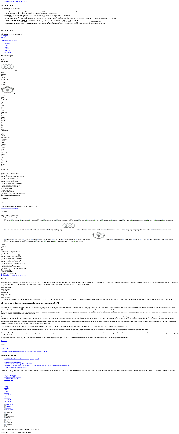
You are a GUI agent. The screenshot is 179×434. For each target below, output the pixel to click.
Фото (6, 396)
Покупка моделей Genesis (12, 362)
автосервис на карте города (9, 208)
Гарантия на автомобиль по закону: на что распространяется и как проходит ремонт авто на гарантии (37, 365)
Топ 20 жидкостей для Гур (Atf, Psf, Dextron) (18, 364)
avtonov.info (4, 348)
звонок (9, 40)
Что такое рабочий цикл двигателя (15, 367)
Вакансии (7, 399)
